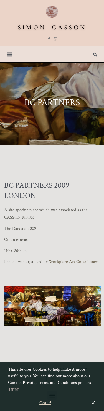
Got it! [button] (45, 403)
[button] (9, 54)
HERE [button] (14, 390)
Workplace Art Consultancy (73, 262)
